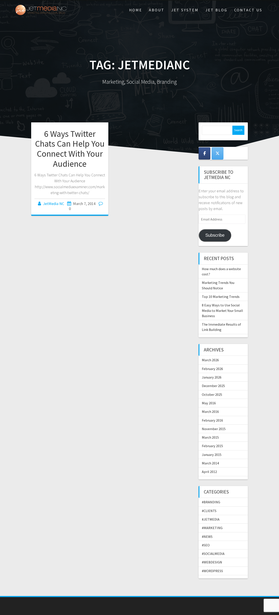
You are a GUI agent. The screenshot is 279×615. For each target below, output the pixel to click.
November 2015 (214, 429)
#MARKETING (212, 528)
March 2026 (210, 360)
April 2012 (209, 471)
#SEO (206, 545)
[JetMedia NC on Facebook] (204, 153)
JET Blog (216, 9)
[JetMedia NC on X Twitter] (217, 153)
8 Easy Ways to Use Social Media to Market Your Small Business (222, 310)
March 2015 (210, 437)
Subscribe (215, 235)
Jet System (185, 9)
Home (135, 9)
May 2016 (209, 403)
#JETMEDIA (210, 519)
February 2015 (212, 446)
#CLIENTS (209, 511)
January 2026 (211, 377)
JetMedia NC (53, 203)
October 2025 (212, 394)
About (156, 9)
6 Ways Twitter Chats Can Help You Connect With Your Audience (70, 148)
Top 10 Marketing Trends (221, 296)
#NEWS (207, 536)
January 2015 (211, 454)
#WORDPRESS (212, 571)
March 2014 (210, 463)
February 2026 (212, 369)
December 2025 (213, 386)
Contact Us (248, 9)
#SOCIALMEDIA (213, 553)
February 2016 (212, 420)
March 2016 (210, 411)
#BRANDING (211, 502)
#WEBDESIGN (212, 562)
